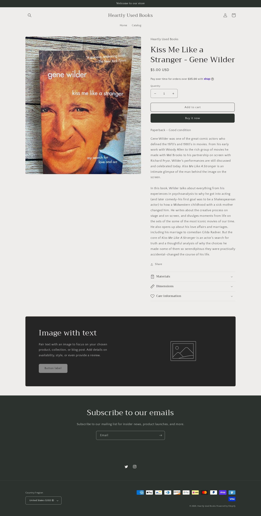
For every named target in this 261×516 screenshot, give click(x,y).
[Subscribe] (160, 435)
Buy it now (192, 118)
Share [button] (158, 264)
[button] (29, 15)
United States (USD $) (41, 500)
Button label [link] (53, 368)
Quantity (155, 86)
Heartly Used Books (206, 506)
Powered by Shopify (226, 506)
